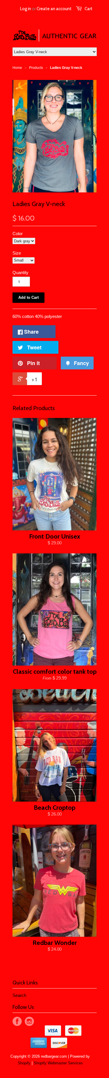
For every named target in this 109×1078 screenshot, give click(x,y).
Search (19, 995)
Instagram (29, 1021)
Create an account (54, 8)
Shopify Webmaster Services (58, 1063)
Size (16, 253)
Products (36, 68)
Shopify (24, 1063)
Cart (88, 8)
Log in (25, 8)
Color (17, 233)
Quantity (20, 272)
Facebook (17, 1021)
